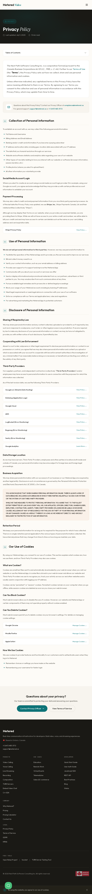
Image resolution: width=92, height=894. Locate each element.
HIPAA (5, 842)
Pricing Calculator (9, 815)
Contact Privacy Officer (30, 708)
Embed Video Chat (10, 788)
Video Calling (8, 762)
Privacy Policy (8, 829)
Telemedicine (38, 775)
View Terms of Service (62, 708)
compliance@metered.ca (74, 105)
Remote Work (39, 767)
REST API (67, 775)
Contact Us (7, 819)
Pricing (5, 810)
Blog (66, 784)
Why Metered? (8, 806)
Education (37, 762)
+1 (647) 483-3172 (55, 109)
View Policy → (81, 230)
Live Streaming (8, 771)
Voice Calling (8, 767)
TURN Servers (8, 784)
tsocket (25, 860)
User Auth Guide (70, 767)
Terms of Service (9, 833)
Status (66, 788)
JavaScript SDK (70, 771)
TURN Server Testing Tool (41, 860)
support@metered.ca (38, 109)
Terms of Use (79, 69)
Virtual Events (39, 771)
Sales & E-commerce (41, 780)
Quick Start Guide (70, 762)
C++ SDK (6, 793)
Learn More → (81, 446)
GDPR (5, 837)
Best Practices (69, 780)
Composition (8, 780)
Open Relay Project (10, 860)
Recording (7, 775)
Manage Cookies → (80, 625)
